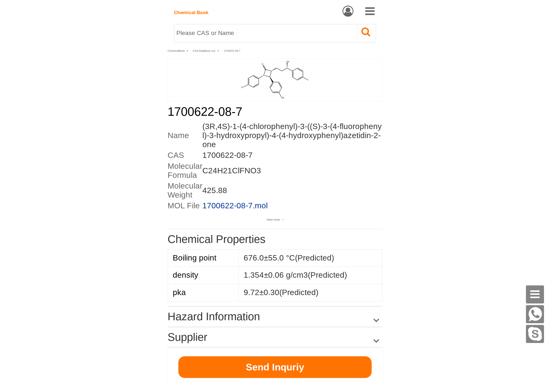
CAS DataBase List (204, 50)
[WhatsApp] (535, 314)
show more (273, 219)
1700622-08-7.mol (235, 205)
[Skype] (535, 334)
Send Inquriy (275, 367)
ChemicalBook (176, 50)
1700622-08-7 (232, 50)
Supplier (187, 337)
